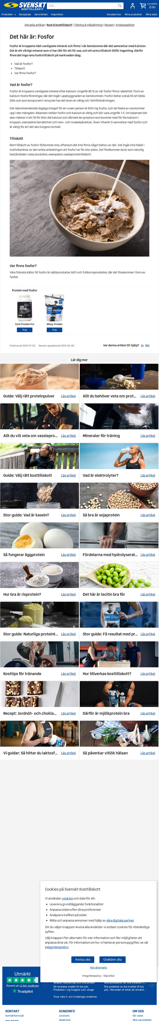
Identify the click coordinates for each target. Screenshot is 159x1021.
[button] (148, 6)
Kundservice (114, 14)
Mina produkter (133, 14)
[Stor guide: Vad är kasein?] (39, 502)
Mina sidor (151, 14)
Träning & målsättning (88, 25)
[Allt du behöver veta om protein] (119, 383)
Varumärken (41, 14)
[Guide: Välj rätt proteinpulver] (39, 383)
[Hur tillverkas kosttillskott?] (119, 660)
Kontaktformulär (14, 1016)
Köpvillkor (109, 976)
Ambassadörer (125, 25)
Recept (109, 25)
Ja (142, 345)
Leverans (64, 1016)
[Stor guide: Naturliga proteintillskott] (39, 621)
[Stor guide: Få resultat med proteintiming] (119, 621)
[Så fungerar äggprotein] (39, 541)
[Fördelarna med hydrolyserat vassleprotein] (119, 541)
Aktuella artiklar (34, 25)
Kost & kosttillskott (59, 25)
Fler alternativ (98, 967)
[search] (85, 6)
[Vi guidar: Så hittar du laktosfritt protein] (39, 740)
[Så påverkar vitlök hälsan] (119, 740)
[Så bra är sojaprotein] (119, 502)
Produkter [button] (7, 14)
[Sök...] (120, 5)
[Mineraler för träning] (119, 422)
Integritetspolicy (56, 947)
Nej (147, 345)
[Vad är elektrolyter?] (119, 462)
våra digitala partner (120, 920)
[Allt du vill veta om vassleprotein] (39, 422)
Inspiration (57, 14)
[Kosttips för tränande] (39, 660)
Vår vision (137, 1016)
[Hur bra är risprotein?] (39, 581)
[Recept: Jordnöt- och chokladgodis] (39, 700)
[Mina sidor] (131, 6)
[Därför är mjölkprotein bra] (119, 700)
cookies (67, 898)
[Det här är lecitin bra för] (119, 581)
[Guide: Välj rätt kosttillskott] (39, 462)
